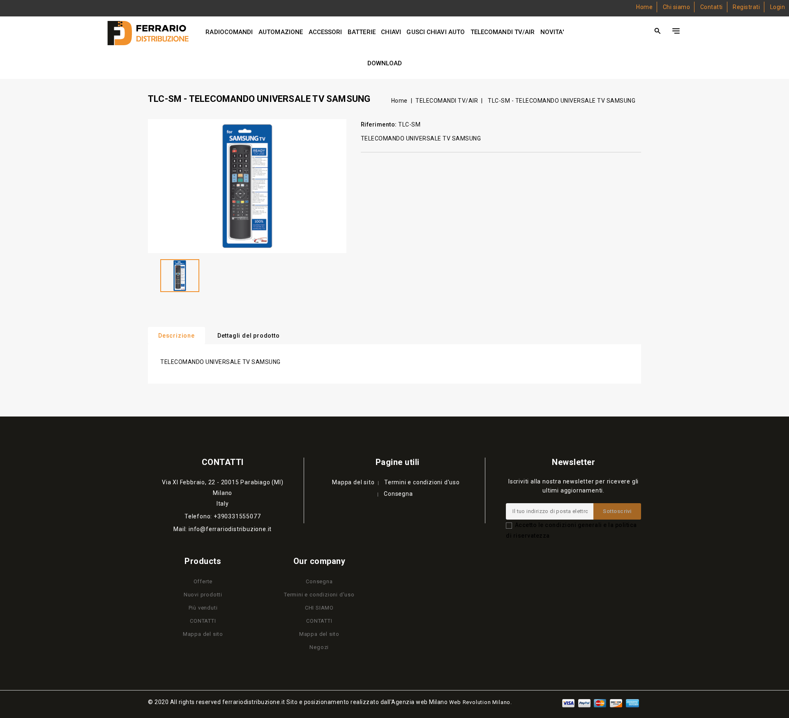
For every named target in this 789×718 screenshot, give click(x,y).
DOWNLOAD (384, 63)
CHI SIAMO (319, 608)
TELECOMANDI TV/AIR (503, 32)
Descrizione (176, 335)
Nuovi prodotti (203, 594)
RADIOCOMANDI (229, 32)
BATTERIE (362, 32)
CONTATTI (203, 621)
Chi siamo (676, 7)
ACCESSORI (325, 32)
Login (777, 7)
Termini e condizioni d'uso (422, 482)
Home (644, 7)
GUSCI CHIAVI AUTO (435, 32)
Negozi (319, 647)
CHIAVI (391, 32)
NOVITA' (552, 32)
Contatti (711, 7)
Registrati (746, 7)
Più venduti (203, 608)
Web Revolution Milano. (480, 702)
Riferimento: (379, 124)
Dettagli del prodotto (248, 335)
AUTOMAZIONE (280, 32)
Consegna (398, 493)
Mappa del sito (353, 482)
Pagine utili (398, 462)
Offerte (203, 581)
